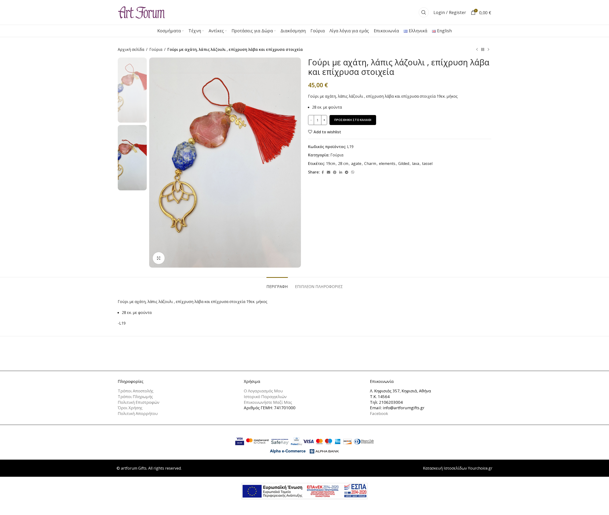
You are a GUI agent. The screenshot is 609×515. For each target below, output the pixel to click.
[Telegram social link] (347, 172)
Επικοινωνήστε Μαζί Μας (268, 402)
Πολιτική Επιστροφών (138, 402)
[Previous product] (477, 50)
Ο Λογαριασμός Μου (263, 391)
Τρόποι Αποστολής (135, 391)
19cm (330, 163)
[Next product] (488, 50)
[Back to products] (483, 50)
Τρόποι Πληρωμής (135, 396)
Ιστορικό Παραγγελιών (265, 396)
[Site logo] (141, 11)
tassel (427, 163)
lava (415, 163)
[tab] (277, 284)
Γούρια (155, 49)
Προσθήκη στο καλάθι (352, 120)
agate (356, 163)
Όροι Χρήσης (130, 407)
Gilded (403, 163)
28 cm (343, 163)
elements (387, 163)
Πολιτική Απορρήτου (138, 413)
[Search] (423, 12)
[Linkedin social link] (341, 172)
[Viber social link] (353, 172)
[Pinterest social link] (335, 172)
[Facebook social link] (322, 172)
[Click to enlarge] (159, 258)
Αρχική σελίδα (131, 49)
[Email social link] (328, 172)
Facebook (379, 413)
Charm (370, 163)
